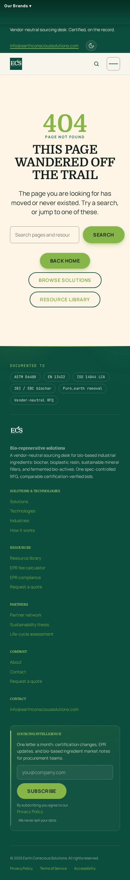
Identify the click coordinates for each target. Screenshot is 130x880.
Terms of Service (53, 868)
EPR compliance (25, 577)
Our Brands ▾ (17, 5)
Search (103, 234)
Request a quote (26, 587)
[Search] (96, 63)
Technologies (22, 511)
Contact (18, 671)
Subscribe (41, 791)
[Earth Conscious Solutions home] (18, 64)
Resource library (65, 299)
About (16, 662)
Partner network (25, 615)
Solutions (19, 501)
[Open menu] (113, 63)
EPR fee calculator (27, 568)
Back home (65, 260)
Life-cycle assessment (32, 634)
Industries (19, 520)
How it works (22, 530)
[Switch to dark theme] (91, 45)
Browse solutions (65, 280)
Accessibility (85, 868)
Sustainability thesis (29, 624)
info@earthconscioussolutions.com (44, 45)
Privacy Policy (30, 811)
